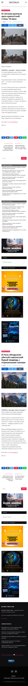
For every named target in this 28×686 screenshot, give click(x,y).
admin (4, 21)
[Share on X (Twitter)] (12, 25)
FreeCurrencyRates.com (7, 655)
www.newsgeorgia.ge (12, 122)
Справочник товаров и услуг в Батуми (14, 678)
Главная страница (5, 6)
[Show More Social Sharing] (25, 25)
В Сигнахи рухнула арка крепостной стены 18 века (19, 477)
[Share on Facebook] (5, 25)
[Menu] (2, 2)
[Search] (26, 2)
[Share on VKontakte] (19, 25)
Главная (13, 676)
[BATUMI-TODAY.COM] (14, 2)
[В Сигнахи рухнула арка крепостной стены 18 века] (14, 36)
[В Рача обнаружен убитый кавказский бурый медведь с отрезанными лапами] (14, 380)
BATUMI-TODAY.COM (10, 681)
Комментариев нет (18, 21)
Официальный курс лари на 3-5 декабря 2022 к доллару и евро (20, 147)
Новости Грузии (5, 10)
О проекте (4, 618)
